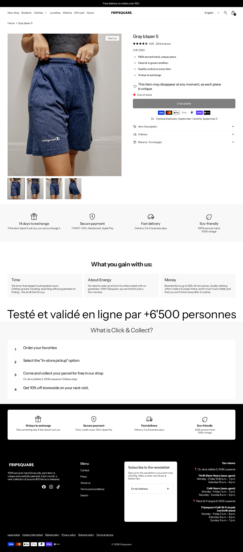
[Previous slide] (13, 188)
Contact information (32, 534)
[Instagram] (51, 487)
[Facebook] (44, 487)
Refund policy (52, 534)
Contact (84, 470)
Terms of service (104, 534)
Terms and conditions (92, 489)
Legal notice (14, 534)
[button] (35, 188)
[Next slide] (115, 188)
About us (85, 483)
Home (11, 23)
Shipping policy (86, 534)
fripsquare (126, 544)
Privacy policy (69, 534)
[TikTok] (58, 487)
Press (83, 476)
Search (84, 495)
